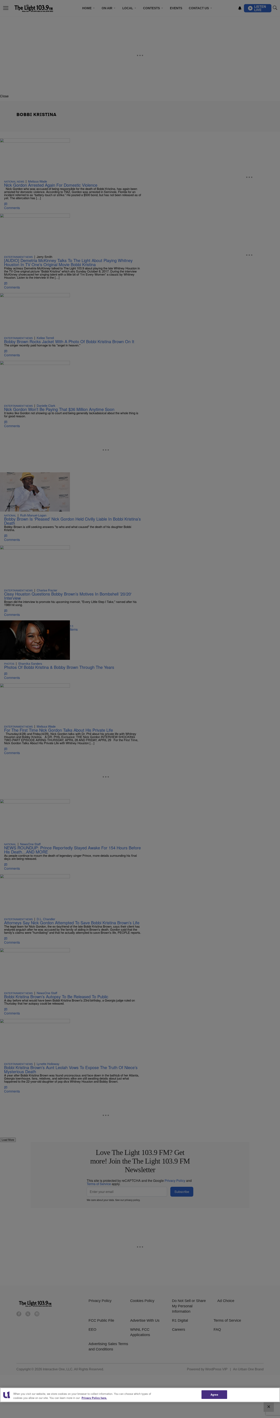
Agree (214, 1394)
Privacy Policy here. (94, 1398)
